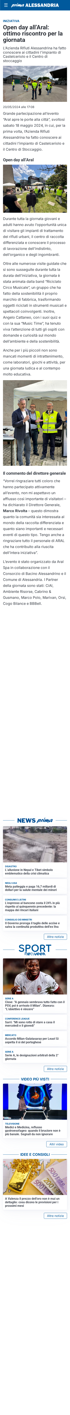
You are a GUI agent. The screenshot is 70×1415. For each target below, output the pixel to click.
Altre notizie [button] (55, 937)
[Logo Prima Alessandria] (35, 5)
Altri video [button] (56, 1144)
